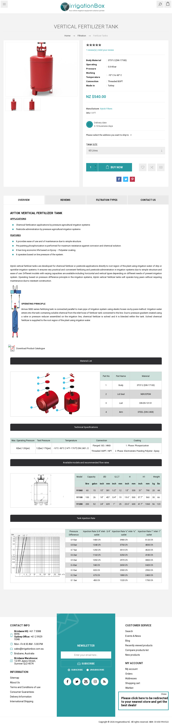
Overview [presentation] (24, 200)
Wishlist (129, 688)
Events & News (133, 636)
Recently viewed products (139, 645)
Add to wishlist (142, 167)
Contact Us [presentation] (148, 200)
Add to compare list (152, 167)
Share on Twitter (125, 179)
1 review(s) (91, 50)
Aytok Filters (106, 108)
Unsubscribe (97, 670)
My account (131, 669)
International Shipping (21, 701)
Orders (129, 673)
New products (132, 654)
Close (163, 694)
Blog (127, 640)
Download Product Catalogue (30, 348)
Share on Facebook (118, 179)
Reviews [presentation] (65, 200)
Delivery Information (21, 696)
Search (129, 631)
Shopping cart (132, 683)
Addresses (131, 678)
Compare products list (137, 650)
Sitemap (14, 677)
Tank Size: (92, 144)
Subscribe (77, 670)
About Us (15, 682)
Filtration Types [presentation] (106, 200)
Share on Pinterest (132, 179)
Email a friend (161, 167)
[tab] (24, 200)
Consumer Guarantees (22, 692)
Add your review (106, 50)
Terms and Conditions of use (25, 687)
